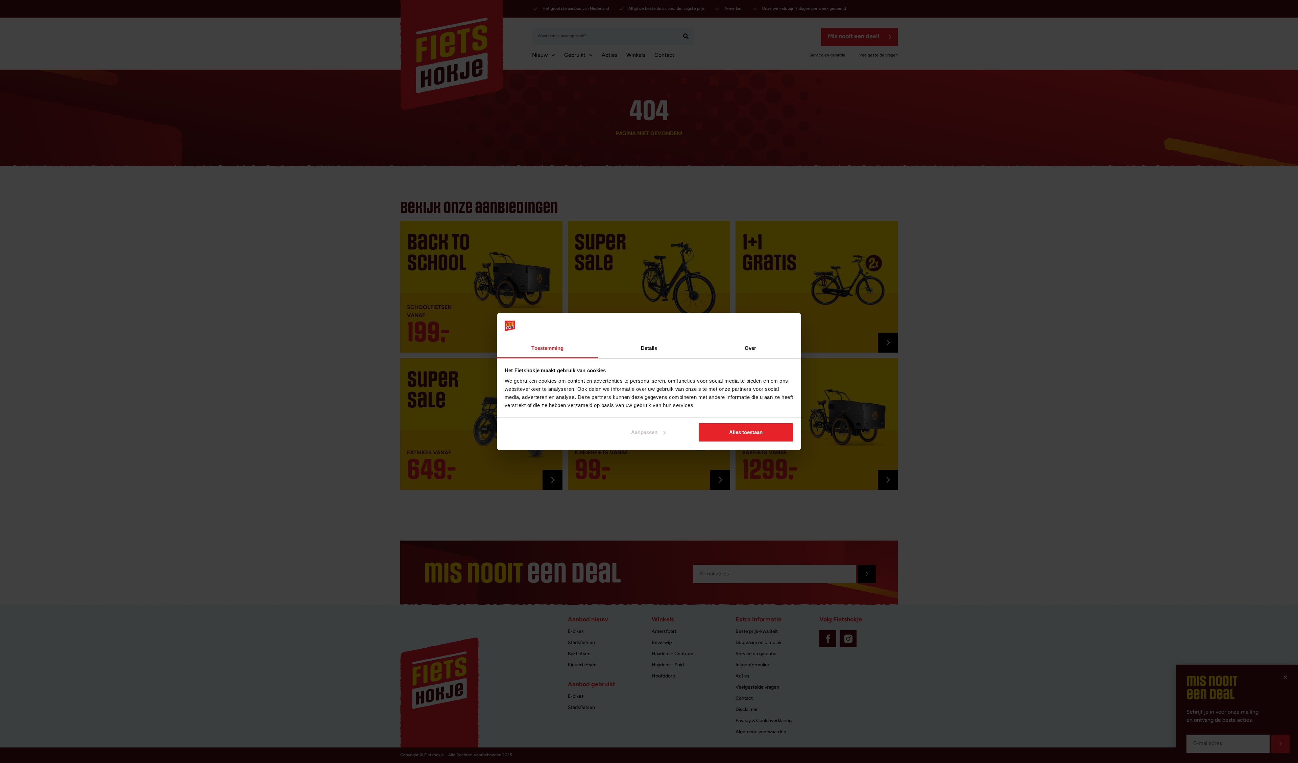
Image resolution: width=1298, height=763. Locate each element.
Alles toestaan (746, 432)
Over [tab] (750, 348)
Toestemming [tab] (547, 348)
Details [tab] (649, 348)
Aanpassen (644, 432)
